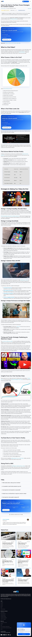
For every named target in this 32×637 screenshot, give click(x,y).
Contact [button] (2, 602)
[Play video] (16, 360)
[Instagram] (6, 634)
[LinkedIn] (10, 634)
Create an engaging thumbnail (9, 297)
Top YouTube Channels (4, 622)
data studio (18, 326)
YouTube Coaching (3, 616)
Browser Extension (3, 613)
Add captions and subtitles (8, 293)
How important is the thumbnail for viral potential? (11, 489)
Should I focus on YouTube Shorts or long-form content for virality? (14, 493)
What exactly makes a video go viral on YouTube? (11, 482)
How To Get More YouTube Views (5, 626)
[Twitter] (8, 634)
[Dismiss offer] (29, 623)
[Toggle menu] (30, 1)
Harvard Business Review (8, 88)
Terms (1, 607)
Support (2, 603)
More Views (29, 8)
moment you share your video (7, 341)
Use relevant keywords (8, 287)
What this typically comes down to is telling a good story (10, 216)
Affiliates (2, 623)
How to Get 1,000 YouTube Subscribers (6, 627)
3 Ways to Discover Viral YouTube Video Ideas (12, 43)
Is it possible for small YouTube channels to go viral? (12, 486)
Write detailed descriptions (8, 290)
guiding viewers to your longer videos (17, 458)
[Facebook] (4, 634)
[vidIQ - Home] (2, 1)
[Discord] (3, 634)
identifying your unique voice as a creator (18, 465)
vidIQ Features (3, 612)
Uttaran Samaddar (3, 8)
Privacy (2, 606)
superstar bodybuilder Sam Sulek (17, 379)
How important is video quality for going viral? (11, 497)
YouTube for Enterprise (4, 617)
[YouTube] (1, 634)
